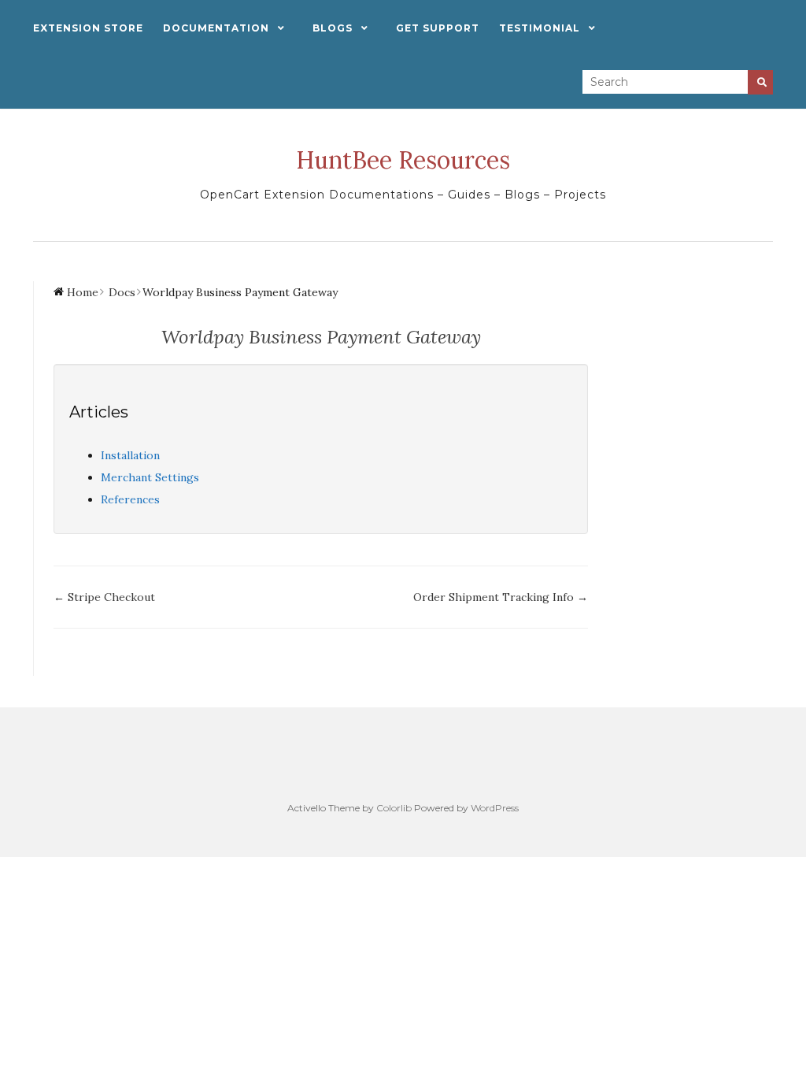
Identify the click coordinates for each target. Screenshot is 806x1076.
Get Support (437, 28)
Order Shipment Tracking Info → (500, 597)
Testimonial (539, 28)
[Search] (760, 82)
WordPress (495, 808)
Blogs (332, 28)
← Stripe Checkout (104, 597)
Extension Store (88, 28)
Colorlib (394, 808)
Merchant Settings (150, 477)
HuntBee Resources (403, 160)
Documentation (216, 28)
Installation (130, 455)
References (130, 499)
